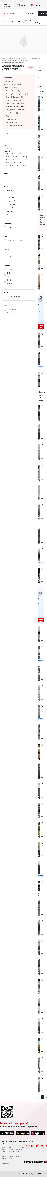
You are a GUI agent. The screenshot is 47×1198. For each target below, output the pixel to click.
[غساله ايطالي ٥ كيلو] (41, 634)
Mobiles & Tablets (27, 21)
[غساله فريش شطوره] (41, 849)
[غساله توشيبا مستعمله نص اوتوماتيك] (41, 452)
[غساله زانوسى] (41, 810)
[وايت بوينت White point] (41, 143)
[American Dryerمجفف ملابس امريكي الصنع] (41, 163)
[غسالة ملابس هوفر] (41, 986)
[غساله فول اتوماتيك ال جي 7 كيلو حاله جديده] (41, 103)
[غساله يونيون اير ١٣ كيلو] (41, 1006)
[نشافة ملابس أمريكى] (41, 693)
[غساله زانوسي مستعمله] (41, 379)
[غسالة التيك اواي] (41, 492)
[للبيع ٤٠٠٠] (41, 654)
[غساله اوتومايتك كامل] (41, 262)
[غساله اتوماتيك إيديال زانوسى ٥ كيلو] (41, 732)
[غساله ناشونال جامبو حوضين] (41, 830)
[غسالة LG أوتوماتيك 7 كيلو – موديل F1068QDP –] (41, 947)
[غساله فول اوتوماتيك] (41, 869)
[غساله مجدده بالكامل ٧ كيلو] (41, 556)
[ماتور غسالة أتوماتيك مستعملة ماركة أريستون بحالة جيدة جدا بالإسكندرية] (41, 123)
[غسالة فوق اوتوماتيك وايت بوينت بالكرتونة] (41, 432)
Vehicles (6, 21)
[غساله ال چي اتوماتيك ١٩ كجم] (41, 771)
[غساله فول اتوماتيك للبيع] (41, 1045)
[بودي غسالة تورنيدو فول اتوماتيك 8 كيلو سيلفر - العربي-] (41, 242)
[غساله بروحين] (41, 791)
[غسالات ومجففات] (41, 712)
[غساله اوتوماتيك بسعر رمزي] (41, 413)
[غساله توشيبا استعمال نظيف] (41, 1026)
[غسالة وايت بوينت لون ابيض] (41, 752)
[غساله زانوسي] (41, 282)
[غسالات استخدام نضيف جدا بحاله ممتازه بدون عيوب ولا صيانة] (41, 908)
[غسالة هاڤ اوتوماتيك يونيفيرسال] (41, 673)
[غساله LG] (41, 203)
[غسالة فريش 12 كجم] (41, 473)
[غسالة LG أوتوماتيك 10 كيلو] (41, 928)
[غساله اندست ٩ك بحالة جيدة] (41, 360)
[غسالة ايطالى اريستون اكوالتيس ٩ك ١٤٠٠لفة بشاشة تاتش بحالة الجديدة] (41, 1065)
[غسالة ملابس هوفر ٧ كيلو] (41, 889)
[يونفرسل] (41, 967)
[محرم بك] (41, 512)
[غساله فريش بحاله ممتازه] (41, 1084)
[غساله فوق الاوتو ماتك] (41, 183)
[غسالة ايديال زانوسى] (41, 340)
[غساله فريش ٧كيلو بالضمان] (41, 536)
